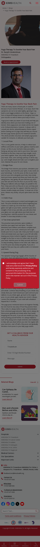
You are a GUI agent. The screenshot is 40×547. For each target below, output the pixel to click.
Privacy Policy (31, 266)
